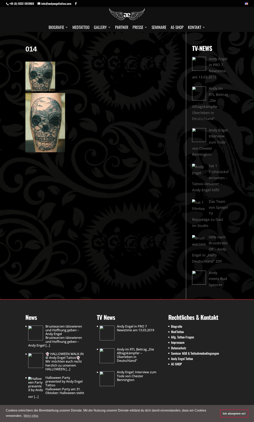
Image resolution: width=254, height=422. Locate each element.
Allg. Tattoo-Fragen (182, 337)
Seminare (159, 28)
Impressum (177, 342)
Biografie (56, 28)
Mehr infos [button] (31, 415)
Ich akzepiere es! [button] (234, 413)
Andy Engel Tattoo (182, 358)
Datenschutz (178, 348)
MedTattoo (177, 331)
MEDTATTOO (80, 28)
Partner (121, 28)
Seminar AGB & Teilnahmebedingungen (195, 353)
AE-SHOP (177, 28)
